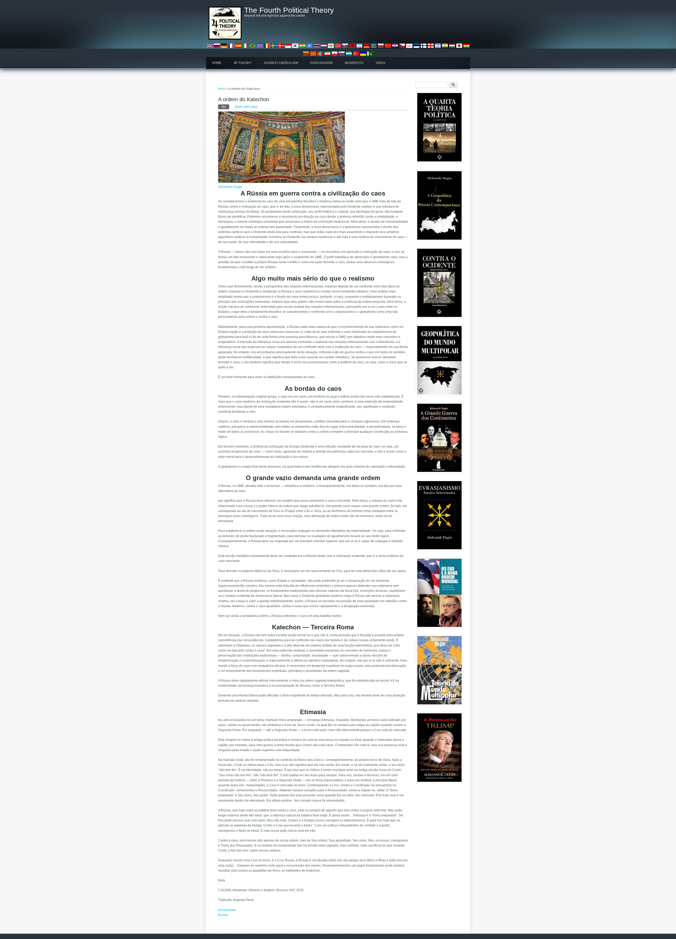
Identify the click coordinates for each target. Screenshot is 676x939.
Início (222, 89)
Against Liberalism (281, 63)
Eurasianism (321, 63)
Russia (223, 915)
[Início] (225, 38)
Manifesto (354, 63)
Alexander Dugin (230, 187)
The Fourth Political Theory (289, 10)
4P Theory (243, 63)
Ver (225, 107)
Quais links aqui (245, 107)
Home (217, 63)
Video (380, 63)
